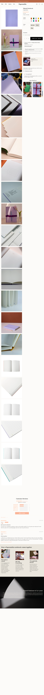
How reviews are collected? (6, 541)
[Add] (41, 64)
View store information (28, 46)
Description (25, 32)
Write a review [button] (22, 513)
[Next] (42, 1)
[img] (3, 520)
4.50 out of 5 (25, 501)
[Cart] (42, 4)
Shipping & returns (28, 70)
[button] (2, 4)
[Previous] (1, 1)
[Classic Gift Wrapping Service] (26, 61)
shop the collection (23, 594)
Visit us (9, 594)
